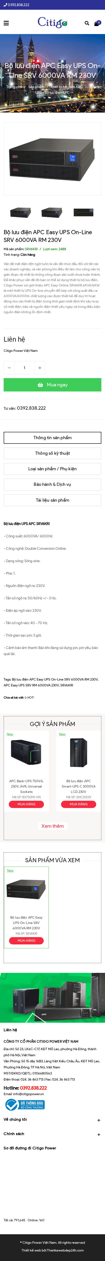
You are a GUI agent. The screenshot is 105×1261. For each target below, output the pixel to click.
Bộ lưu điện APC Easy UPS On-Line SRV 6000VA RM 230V (55, 679)
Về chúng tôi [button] (15, 1119)
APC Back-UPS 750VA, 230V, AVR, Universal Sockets (26, 786)
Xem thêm (53, 826)
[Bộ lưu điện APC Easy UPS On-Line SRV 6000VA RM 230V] (26, 889)
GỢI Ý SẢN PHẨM (52, 724)
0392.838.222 (18, 5)
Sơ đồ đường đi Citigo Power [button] (30, 1148)
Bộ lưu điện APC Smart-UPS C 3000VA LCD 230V (78, 786)
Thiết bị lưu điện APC (67, 87)
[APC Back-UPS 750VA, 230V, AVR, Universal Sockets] (26, 752)
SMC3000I (83, 797)
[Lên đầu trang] (95, 1250)
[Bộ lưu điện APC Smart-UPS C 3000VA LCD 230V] (78, 752)
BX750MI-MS (31, 797)
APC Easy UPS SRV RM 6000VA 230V (31, 685)
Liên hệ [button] (10, 1030)
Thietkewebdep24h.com (65, 1250)
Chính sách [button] (14, 1133)
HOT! (30, 697)
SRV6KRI (66, 685)
